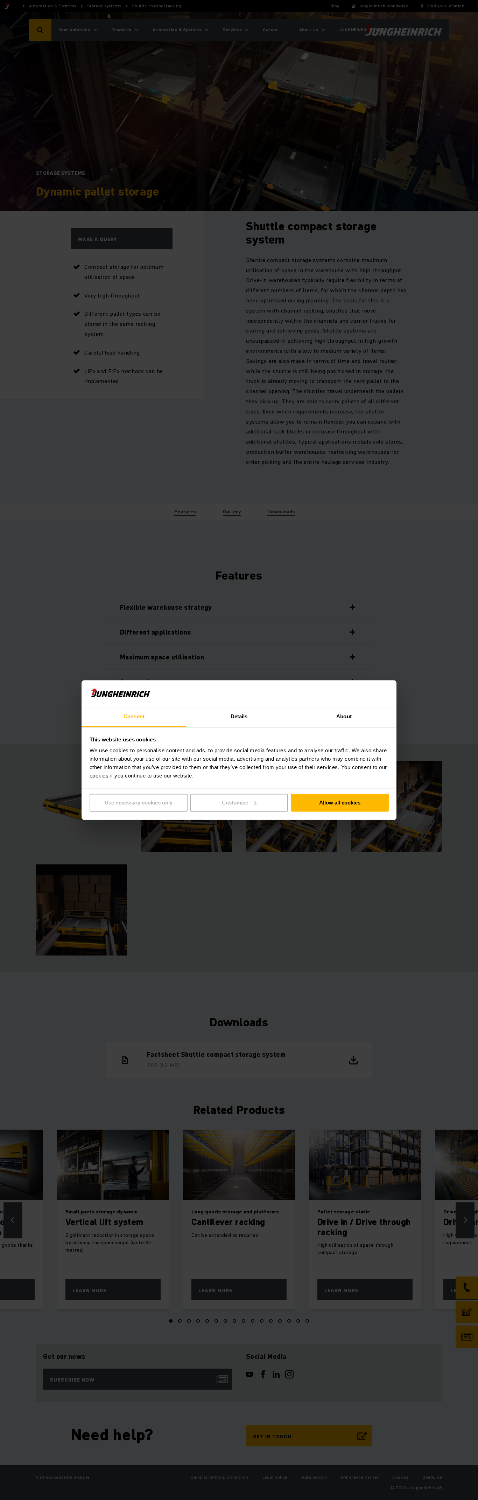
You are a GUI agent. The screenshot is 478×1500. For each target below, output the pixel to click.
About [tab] (344, 717)
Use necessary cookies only (139, 803)
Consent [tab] (134, 717)
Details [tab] (239, 717)
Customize (235, 803)
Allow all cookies (339, 803)
